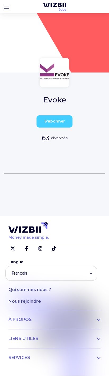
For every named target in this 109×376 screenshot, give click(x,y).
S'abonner (54, 121)
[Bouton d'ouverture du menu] (6, 6)
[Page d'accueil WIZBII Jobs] (54, 7)
